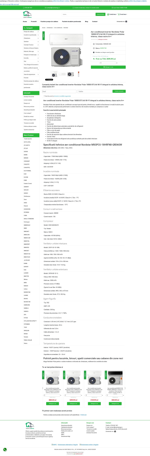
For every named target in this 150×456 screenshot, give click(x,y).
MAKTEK (26, 276)
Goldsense (27, 196)
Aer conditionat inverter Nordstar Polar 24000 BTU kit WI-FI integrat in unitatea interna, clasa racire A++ (52, 390)
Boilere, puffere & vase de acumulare (31, 69)
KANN (25, 263)
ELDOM (26, 177)
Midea (25, 279)
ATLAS (26, 148)
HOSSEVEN (27, 209)
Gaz (25, 61)
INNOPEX (26, 247)
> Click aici (83, 415)
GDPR (62, 432)
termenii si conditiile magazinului (62, 96)
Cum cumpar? (27, 113)
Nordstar (66, 27)
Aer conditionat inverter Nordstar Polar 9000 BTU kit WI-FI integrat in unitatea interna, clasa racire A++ (94, 390)
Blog (86, 21)
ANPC (62, 434)
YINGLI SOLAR (28, 340)
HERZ (25, 202)
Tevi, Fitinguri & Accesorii (31, 64)
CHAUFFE (26, 164)
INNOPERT (27, 244)
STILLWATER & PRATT (30, 321)
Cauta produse (100, 14)
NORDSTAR (27, 292)
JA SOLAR (27, 260)
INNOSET (26, 250)
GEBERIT (26, 186)
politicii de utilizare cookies (60, 1)
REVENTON (27, 302)
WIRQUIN (26, 330)
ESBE (25, 180)
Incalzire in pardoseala (30, 35)
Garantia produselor (29, 110)
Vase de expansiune (29, 74)
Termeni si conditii (29, 123)
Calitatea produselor (66, 427)
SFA (25, 314)
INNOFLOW (27, 238)
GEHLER (26, 190)
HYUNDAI (26, 212)
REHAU (26, 298)
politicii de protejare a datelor (137, 1)
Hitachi (26, 206)
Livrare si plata (28, 100)
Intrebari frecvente (29, 96)
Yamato (26, 337)
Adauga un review (102, 39)
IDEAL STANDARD (29, 218)
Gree (25, 199)
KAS (25, 270)
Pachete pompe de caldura (49, 21)
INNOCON (26, 234)
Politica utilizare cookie (30, 126)
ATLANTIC (27, 145)
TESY (25, 327)
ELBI (25, 174)
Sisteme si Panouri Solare (31, 48)
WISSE (26, 333)
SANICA (26, 311)
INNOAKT (26, 231)
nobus (25, 289)
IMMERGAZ (27, 225)
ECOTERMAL (27, 170)
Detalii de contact (29, 116)
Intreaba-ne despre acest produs (104, 52)
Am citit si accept (5, 4)
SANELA (26, 308)
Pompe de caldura (29, 31)
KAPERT (26, 266)
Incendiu (26, 58)
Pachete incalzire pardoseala (71, 21)
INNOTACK (27, 257)
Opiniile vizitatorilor (29, 129)
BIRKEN (26, 158)
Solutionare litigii (65, 436)
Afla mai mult (15, 4)
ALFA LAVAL (27, 142)
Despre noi (27, 103)
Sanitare (26, 41)
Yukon (25, 343)
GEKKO (26, 193)
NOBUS (26, 286)
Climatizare (27, 38)
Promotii (33, 21)
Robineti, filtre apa (29, 51)
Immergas (27, 222)
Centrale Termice (28, 45)
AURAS (26, 151)
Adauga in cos (109, 67)
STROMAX (27, 324)
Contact (94, 21)
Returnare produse (29, 106)
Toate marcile (28, 138)
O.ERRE (26, 295)
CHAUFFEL (27, 167)
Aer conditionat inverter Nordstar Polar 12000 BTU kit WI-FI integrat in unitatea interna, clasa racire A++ (73, 390)
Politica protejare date (30, 119)
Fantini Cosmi (28, 183)
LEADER (26, 273)
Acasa (26, 21)
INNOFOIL (26, 241)
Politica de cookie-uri (67, 431)
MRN (25, 282)
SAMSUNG (27, 305)
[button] (112, 14)
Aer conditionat (58, 27)
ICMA (25, 215)
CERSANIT (27, 161)
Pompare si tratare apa (30, 54)
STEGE (26, 318)
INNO (25, 228)
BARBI (25, 154)
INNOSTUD (27, 254)
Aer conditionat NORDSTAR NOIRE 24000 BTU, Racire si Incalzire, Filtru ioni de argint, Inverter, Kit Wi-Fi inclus (115, 391)
